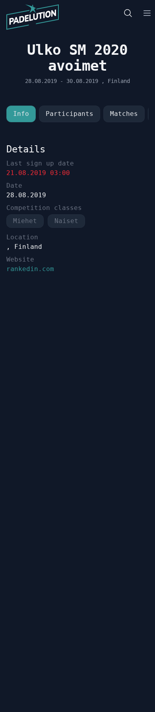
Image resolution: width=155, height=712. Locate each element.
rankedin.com (30, 269)
